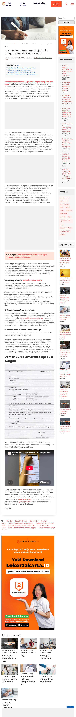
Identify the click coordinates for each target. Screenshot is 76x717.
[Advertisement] (38, 712)
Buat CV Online (21, 521)
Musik (67, 207)
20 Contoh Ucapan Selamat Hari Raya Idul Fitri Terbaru (65, 280)
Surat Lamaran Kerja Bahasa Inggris (22, 528)
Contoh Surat (13, 44)
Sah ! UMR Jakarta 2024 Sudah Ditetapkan (65, 411)
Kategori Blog (39, 3)
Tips (61, 225)
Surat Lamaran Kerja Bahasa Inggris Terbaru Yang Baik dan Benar (26, 256)
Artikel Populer (23, 4)
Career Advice (64, 198)
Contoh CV (34, 521)
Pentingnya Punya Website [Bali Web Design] (65, 335)
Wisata (62, 234)
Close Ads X (70, 707)
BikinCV (9, 521)
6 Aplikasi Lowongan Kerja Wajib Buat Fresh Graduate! (66, 158)
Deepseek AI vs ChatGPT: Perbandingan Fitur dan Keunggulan (67, 143)
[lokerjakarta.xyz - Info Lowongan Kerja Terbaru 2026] (3, 4)
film (61, 207)
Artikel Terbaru (9, 4)
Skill (69, 217)
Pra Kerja (69, 210)
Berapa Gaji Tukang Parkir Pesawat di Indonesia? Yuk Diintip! (67, 99)
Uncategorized (64, 231)
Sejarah (62, 217)
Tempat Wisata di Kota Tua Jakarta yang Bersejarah (65, 429)
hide (17, 65)
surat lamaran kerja (32, 280)
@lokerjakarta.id (25, 502)
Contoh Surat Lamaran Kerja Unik (21, 525)
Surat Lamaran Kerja (65, 221)
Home (6, 44)
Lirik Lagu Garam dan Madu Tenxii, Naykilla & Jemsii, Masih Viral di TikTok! (67, 174)
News (62, 210)
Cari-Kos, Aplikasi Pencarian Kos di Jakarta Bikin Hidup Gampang (67, 70)
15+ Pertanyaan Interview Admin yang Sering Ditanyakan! (67, 128)
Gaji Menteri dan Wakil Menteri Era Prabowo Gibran (66, 86)
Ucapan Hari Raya (66, 228)
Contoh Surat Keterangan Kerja (21, 523)
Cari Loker (56, 4)
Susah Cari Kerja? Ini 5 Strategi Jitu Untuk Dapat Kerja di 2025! (66, 113)
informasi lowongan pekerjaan (32, 318)
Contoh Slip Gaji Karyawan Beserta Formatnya (65, 317)
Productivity (63, 213)
